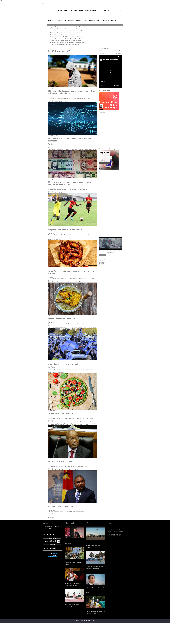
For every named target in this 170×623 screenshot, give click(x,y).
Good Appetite (69, 327)
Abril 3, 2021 (50, 277)
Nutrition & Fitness (67, 281)
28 (101, 263)
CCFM (114, 531)
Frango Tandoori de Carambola (61, 319)
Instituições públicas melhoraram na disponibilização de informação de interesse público (73, 607)
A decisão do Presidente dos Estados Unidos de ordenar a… (66, 40)
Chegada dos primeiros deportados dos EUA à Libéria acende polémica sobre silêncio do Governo (95, 545)
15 (102, 260)
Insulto (119, 532)
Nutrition (61, 281)
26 (99, 263)
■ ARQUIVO (113, 20)
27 (100, 263)
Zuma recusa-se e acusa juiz (60, 461)
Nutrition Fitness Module (77, 281)
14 (101, 260)
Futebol (49, 226)
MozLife (1, 0)
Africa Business (65, 469)
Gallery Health (74, 421)
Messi (122, 532)
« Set (100, 264)
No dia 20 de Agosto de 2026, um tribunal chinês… (63, 34)
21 (101, 262)
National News (61, 101)
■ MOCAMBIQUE (59, 20)
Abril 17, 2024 (51, 417)
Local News (79, 423)
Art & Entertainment (114, 530)
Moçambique (51, 88)
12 (99, 260)
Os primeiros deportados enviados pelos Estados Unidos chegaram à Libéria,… (71, 29)
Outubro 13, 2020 (51, 97)
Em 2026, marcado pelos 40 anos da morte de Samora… (65, 44)
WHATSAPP (109, 10)
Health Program (56, 423)
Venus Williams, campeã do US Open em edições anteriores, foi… (67, 36)
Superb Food (87, 327)
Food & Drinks (57, 327)
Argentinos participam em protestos (64, 364)
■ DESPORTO (106, 20)
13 (100, 260)
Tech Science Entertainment (75, 149)
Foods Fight (57, 281)
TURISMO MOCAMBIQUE (78, 10)
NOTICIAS (60, 10)
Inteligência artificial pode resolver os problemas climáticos (69, 139)
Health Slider (74, 423)
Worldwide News (61, 372)
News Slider (59, 424)
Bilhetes (110, 86)
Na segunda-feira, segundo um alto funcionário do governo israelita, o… (69, 42)
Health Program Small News (65, 423)
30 (103, 263)
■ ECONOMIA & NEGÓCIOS (81, 20)
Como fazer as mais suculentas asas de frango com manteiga (71, 272)
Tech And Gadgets (65, 149)
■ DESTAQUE (51, 20)
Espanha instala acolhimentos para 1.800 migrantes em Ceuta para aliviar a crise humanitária (94, 568)
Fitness (61, 421)
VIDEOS (87, 10)
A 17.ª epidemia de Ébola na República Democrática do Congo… (67, 38)
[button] (105, 10)
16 (103, 260)
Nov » (102, 264)
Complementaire (51, 410)
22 (102, 262)
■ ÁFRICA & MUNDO (69, 20)
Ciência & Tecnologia (52, 135)
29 (102, 263)
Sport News (58, 239)
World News (50, 360)
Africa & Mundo (58, 469)
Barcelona (122, 530)
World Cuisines (93, 327)
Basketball (110, 531)
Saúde (86, 424)
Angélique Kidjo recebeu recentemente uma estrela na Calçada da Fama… (69, 27)
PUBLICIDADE (93, 10)
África (49, 458)
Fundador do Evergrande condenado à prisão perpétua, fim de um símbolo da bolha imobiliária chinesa (95, 590)
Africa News (71, 469)
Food (49, 268)
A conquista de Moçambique (60, 506)
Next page (52, 517)
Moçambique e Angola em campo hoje (65, 230)
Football (115, 532)
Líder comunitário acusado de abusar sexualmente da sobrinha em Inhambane (71, 92)
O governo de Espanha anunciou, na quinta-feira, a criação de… (67, 32)
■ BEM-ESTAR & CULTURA (95, 20)
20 (100, 262)
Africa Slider (77, 469)
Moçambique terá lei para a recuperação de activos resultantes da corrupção (70, 183)
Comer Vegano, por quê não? (61, 413)
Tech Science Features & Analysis (89, 149)
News (66, 101)
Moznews (50, 95)
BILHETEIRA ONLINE (67, 10)
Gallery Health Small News (82, 421)
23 (103, 262)
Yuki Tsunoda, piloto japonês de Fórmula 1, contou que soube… (67, 30)
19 (99, 262)
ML (105, 10)
